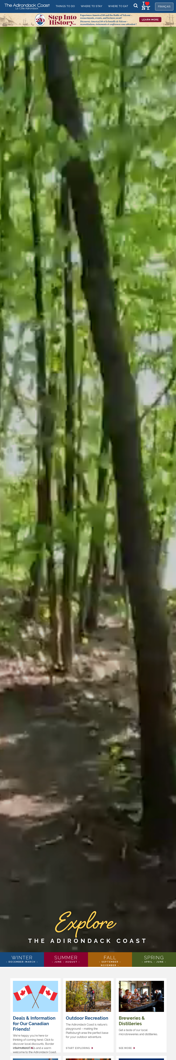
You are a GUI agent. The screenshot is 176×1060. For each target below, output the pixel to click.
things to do (65, 6)
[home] (26, 6)
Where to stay (91, 6)
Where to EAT (118, 6)
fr (164, 6)
